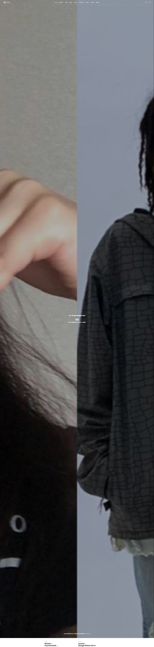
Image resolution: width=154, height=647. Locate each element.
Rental (87, 2)
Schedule (61, 2)
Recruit (92, 2)
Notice (97, 2)
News (66, 2)
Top (56, 2)
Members (81, 2)
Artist (70, 2)
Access (75, 2)
